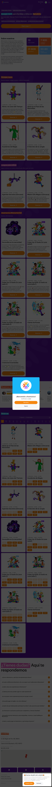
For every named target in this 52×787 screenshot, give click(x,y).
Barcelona (26, 402)
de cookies (33, 779)
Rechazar (39, 783)
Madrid (26, 406)
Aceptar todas (29, 783)
